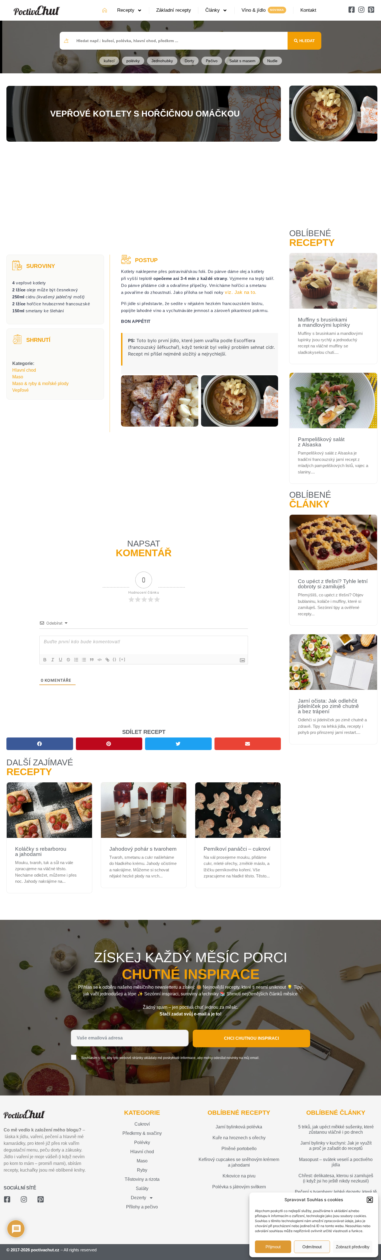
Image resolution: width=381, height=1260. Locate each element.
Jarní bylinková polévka (239, 1126)
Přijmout (273, 1246)
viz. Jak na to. (241, 292)
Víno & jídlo (254, 10)
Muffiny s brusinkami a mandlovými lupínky (324, 322)
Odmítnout (312, 1246)
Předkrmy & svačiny (142, 1133)
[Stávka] (68, 659)
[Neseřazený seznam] (84, 659)
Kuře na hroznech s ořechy (239, 1137)
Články (212, 10)
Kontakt (308, 10)
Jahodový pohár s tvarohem (143, 849)
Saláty (142, 1188)
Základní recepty (173, 10)
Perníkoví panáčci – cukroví (237, 849)
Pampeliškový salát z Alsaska (321, 442)
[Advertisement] (143, 199)
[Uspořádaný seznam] (76, 659)
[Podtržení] (60, 659)
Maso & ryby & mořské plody (40, 383)
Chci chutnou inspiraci (251, 1038)
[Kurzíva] (53, 659)
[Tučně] (45, 659)
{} (115, 659)
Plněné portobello (239, 1148)
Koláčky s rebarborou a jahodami (40, 851)
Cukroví (142, 1124)
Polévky (142, 1142)
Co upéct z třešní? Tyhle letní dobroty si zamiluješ (333, 583)
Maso (17, 376)
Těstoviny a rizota (142, 1179)
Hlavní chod (24, 370)
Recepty (125, 10)
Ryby (142, 1170)
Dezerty (138, 1197)
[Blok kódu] (99, 659)
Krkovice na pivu (239, 1176)
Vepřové (20, 390)
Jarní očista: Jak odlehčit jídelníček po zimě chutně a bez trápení (328, 706)
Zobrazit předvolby (353, 1246)
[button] (370, 1200)
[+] (122, 659)
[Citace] (92, 659)
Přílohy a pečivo (142, 1207)
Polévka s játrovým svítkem (239, 1186)
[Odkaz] (107, 659)
